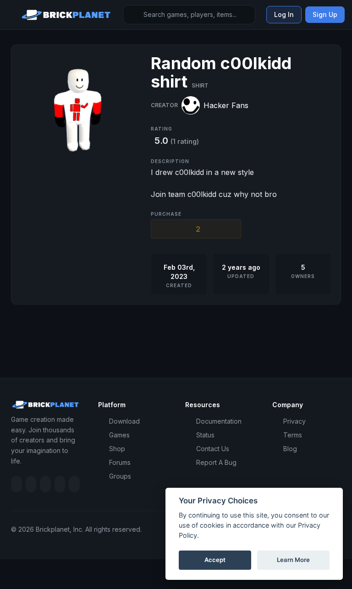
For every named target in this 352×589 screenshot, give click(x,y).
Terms (292, 435)
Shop (117, 449)
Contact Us (212, 449)
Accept (215, 559)
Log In (284, 14)
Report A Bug (216, 462)
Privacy (294, 421)
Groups (120, 476)
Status (205, 435)
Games (119, 435)
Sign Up (325, 14)
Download (124, 421)
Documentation (219, 421)
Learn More (293, 559)
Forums (120, 462)
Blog (290, 449)
